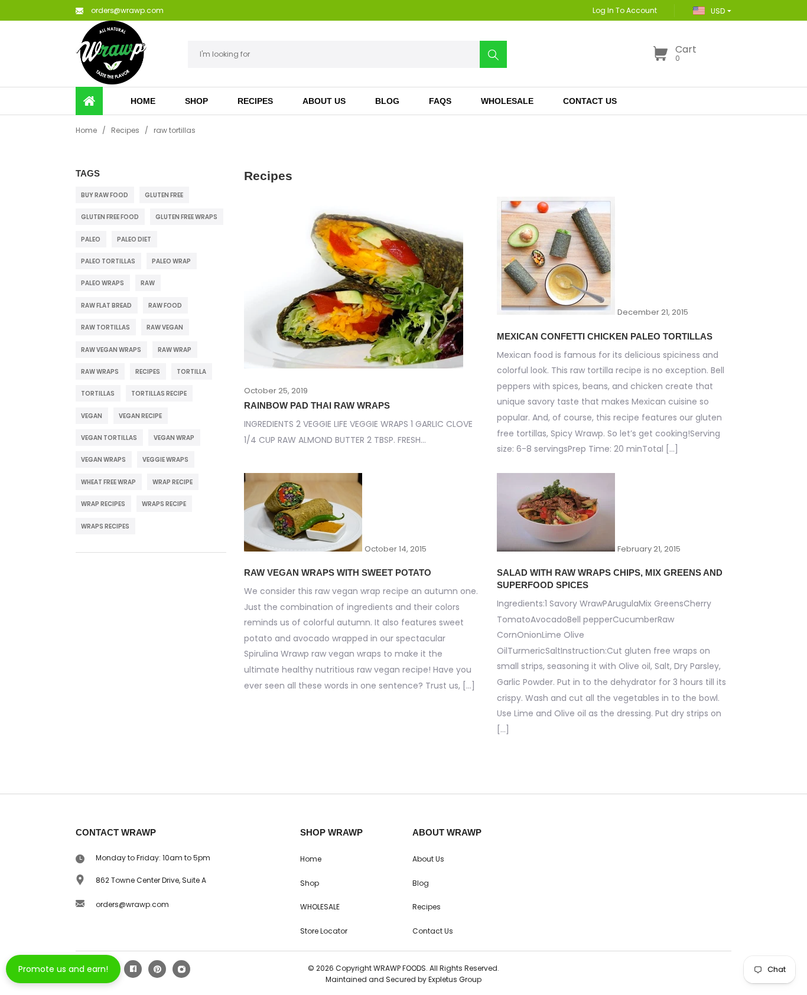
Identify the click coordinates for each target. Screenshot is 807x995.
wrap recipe (172, 482)
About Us (428, 859)
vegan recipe (140, 416)
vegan (91, 416)
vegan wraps (103, 459)
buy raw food (104, 195)
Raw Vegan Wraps (111, 349)
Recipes (125, 130)
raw (148, 283)
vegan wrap (174, 437)
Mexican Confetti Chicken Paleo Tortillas (604, 336)
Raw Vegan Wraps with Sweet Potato (337, 572)
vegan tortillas (109, 437)
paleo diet (134, 239)
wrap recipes (103, 504)
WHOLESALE (320, 907)
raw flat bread (106, 305)
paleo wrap (171, 261)
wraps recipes (105, 526)
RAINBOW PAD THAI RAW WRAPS (317, 405)
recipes (147, 371)
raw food (165, 305)
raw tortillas (105, 327)
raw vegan (165, 327)
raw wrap (174, 349)
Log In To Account (625, 10)
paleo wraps (102, 283)
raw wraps (100, 371)
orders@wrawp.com (132, 904)
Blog (420, 883)
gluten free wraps (186, 217)
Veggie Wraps (165, 459)
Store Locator (323, 931)
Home (86, 130)
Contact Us (432, 931)
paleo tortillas (108, 261)
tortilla (191, 371)
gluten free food (110, 217)
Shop (196, 101)
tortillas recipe (159, 393)
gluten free (164, 195)
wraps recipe (164, 504)
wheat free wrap (108, 482)
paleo (90, 239)
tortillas (98, 393)
